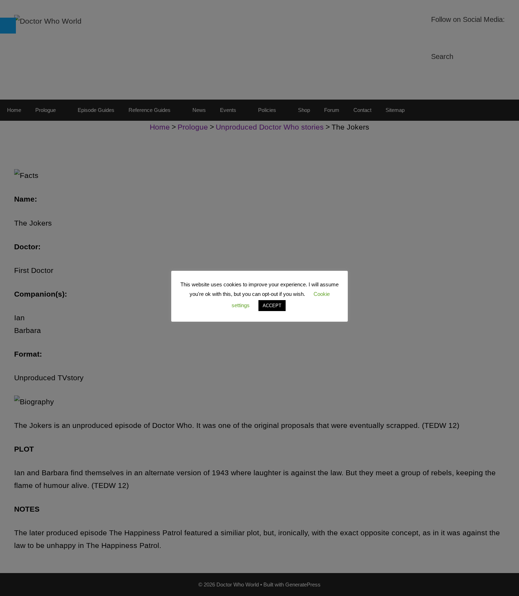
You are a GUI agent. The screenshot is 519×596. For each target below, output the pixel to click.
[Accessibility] (8, 26)
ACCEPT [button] (272, 305)
